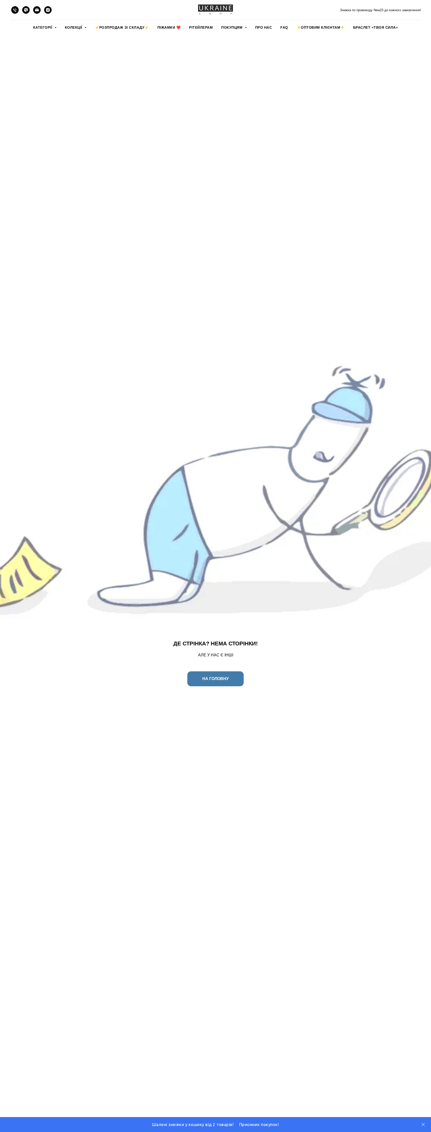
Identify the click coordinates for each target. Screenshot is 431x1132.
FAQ (284, 27)
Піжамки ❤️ (169, 27)
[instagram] (48, 10)
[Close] (423, 1125)
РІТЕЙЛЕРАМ (201, 27)
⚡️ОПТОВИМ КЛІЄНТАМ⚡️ (321, 27)
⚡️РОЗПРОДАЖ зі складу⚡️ (122, 27)
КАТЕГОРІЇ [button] (43, 27)
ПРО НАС (263, 27)
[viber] (26, 10)
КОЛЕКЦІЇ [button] (74, 27)
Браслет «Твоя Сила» (375, 27)
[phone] (15, 10)
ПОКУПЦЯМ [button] (232, 27)
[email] (37, 10)
